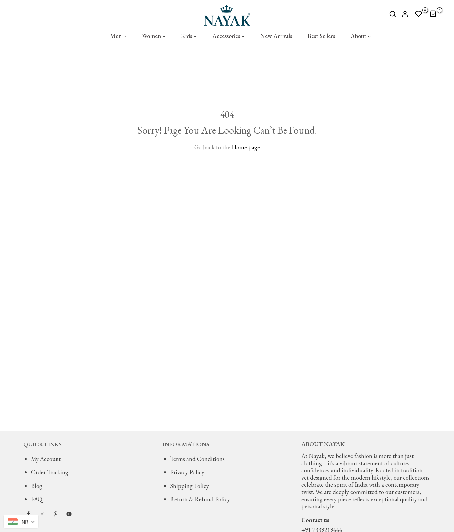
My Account (46, 459)
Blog (36, 486)
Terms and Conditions (197, 459)
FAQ (36, 499)
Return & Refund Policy (200, 499)
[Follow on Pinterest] (55, 514)
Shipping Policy (189, 486)
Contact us (315, 520)
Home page (246, 147)
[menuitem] (118, 36)
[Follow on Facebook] (28, 514)
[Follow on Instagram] (42, 514)
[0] (418, 14)
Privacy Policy (187, 472)
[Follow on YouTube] (69, 514)
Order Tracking (49, 472)
